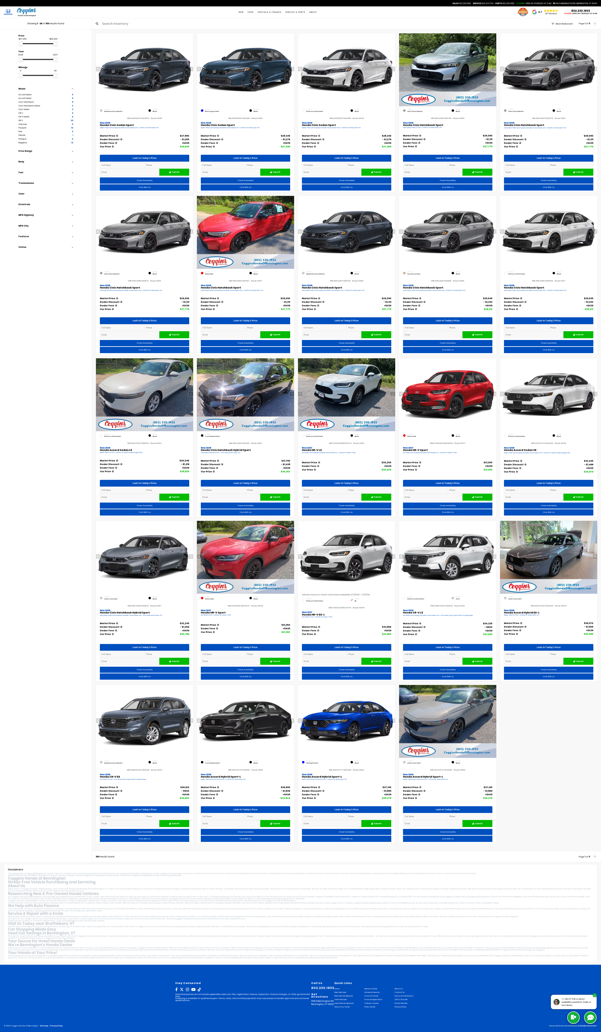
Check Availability (144, 180)
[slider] (20, 43)
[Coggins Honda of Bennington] (26, 12)
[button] (190, 69)
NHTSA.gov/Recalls (171, 875)
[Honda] (8, 12)
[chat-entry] (573, 1017)
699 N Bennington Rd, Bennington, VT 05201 (576, 3)
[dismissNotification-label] (595, 995)
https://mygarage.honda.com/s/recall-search (80, 920)
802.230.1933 (461, 3)
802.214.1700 (483, 3)
